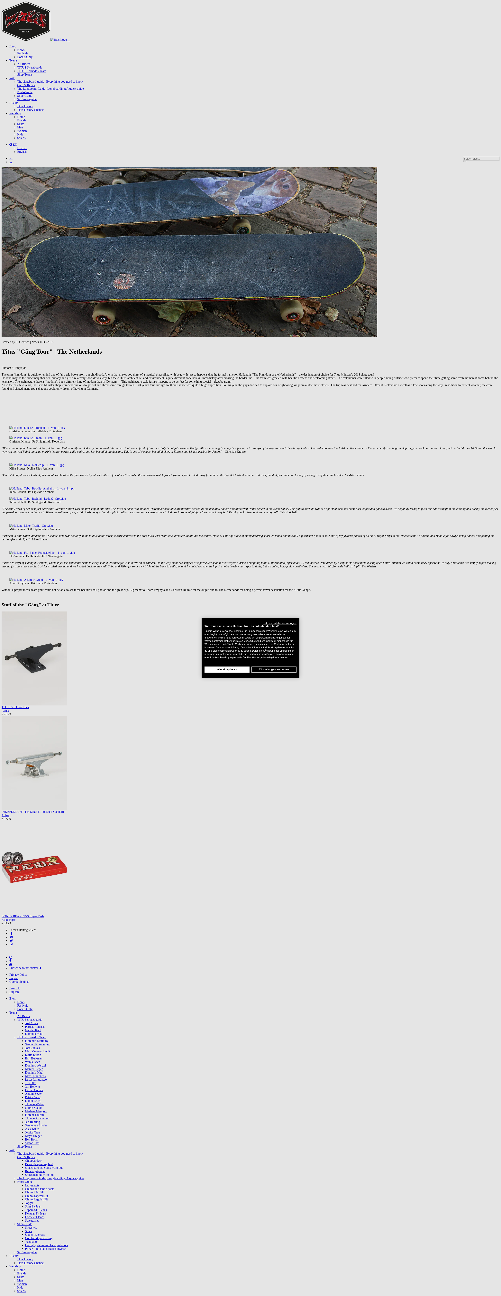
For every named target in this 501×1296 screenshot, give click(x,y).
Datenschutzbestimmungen (279, 623)
